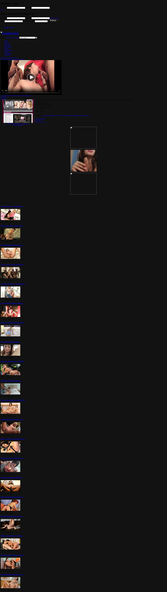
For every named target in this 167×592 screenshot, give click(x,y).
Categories (7, 44)
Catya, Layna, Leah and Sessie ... (13, 264)
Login (2, 9)
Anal (43, 115)
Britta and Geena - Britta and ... (12, 226)
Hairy (70, 115)
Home (6, 40)
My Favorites (7, 53)
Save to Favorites (40, 118)
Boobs (47, 115)
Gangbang (65, 115)
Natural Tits (82, 115)
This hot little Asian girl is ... (11, 342)
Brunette (52, 115)
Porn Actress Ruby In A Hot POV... (13, 400)
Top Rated (7, 45)
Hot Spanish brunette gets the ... (12, 516)
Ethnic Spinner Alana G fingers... (12, 555)
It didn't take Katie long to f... (11, 381)
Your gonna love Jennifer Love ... (13, 458)
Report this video (40, 121)
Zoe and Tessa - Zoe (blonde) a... (12, 206)
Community (7, 54)
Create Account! (54, 18)
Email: (2, 21)
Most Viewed (8, 47)
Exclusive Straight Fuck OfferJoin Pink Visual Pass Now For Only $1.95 (12, 58)
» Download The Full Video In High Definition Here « (16, 95)
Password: (28, 7)
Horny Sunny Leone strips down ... (13, 439)
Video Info (4, 97)
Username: (4, 7)
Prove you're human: (29, 21)
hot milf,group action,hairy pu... (12, 574)
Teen (87, 115)
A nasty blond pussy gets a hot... (12, 419)
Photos (11, 37)
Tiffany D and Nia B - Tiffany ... (12, 536)
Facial (60, 115)
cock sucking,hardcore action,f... (12, 303)
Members (16, 37)
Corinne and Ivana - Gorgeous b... (13, 284)
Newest (6, 42)
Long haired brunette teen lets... (12, 245)
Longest (6, 48)
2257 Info (38, 120)
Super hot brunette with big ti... (12, 477)
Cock (56, 115)
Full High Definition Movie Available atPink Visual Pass (18, 124)
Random (6, 51)
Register (9, 27)
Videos (7, 37)
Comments (4, 98)
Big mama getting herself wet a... (12, 497)
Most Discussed (8, 50)
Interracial (75, 115)
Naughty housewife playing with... (13, 323)
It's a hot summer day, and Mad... (13, 361)
